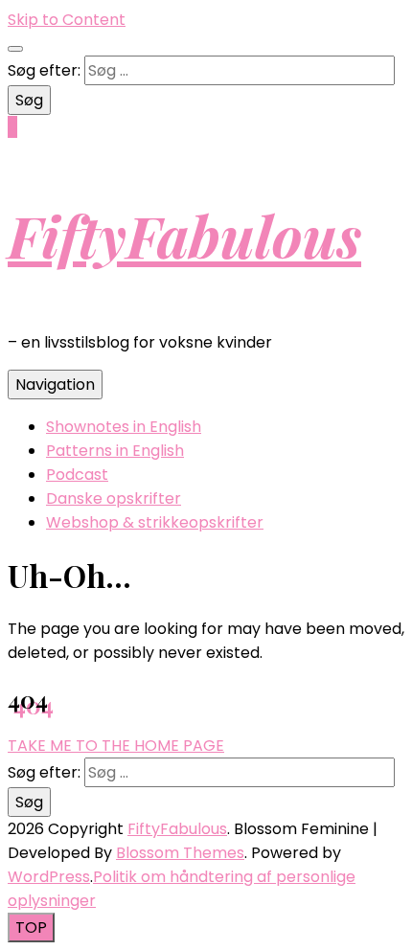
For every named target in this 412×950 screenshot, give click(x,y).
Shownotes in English (123, 427)
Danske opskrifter (113, 498)
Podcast (77, 475)
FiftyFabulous (184, 234)
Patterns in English (115, 451)
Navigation (55, 384)
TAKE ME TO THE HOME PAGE (116, 746)
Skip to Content (67, 20)
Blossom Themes (180, 853)
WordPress (49, 877)
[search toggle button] (15, 49)
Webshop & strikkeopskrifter (154, 522)
